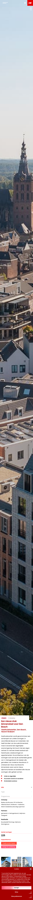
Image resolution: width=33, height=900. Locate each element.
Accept (16, 888)
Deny (16, 892)
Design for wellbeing (8, 847)
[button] (30, 869)
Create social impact (8, 843)
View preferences (16, 896)
